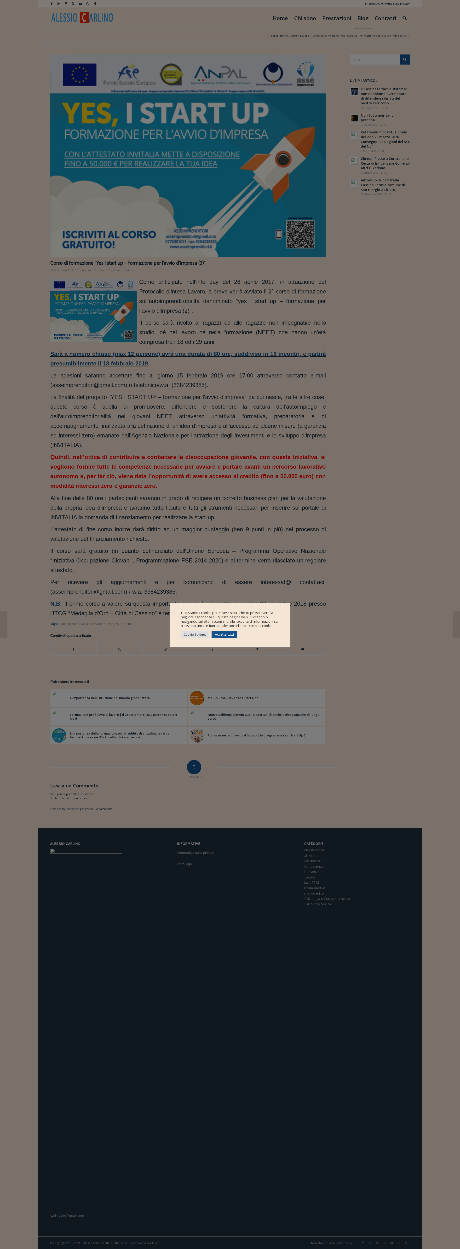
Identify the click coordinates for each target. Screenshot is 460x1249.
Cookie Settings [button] (195, 634)
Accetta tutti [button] (224, 634)
